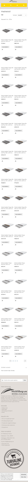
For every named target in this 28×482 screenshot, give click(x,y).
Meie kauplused (6, 445)
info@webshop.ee (9, 441)
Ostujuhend (5, 427)
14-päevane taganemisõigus (9, 423)
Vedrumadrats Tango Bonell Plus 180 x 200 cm (7, 152)
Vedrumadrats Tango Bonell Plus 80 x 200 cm (20, 68)
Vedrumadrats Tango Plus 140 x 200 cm (6, 291)
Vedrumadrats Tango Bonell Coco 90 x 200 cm (7, 180)
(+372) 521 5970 (6, 439)
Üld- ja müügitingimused (8, 418)
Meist (3, 412)
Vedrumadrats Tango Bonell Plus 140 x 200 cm (7, 124)
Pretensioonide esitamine (8, 425)
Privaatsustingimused (7, 420)
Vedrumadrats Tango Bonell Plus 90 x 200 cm (7, 96)
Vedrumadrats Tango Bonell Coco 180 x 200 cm (7, 235)
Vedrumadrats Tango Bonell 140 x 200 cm (7, 40)
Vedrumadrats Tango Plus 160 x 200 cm (19, 291)
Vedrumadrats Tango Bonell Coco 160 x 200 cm (20, 208)
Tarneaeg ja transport (7, 410)
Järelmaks (4, 409)
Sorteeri (15, 15)
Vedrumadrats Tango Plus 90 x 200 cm (6, 263)
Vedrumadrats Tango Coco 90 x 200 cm (6, 347)
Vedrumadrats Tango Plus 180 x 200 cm (6, 319)
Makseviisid (4, 408)
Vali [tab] (2, 15)
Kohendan (23, 474)
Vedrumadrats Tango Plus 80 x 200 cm (19, 235)
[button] (2, 49)
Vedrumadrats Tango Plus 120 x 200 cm (19, 263)
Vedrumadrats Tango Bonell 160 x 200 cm (20, 40)
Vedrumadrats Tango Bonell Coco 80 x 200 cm (20, 152)
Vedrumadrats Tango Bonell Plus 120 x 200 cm (20, 96)
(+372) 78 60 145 (10, 438)
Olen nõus (23, 477)
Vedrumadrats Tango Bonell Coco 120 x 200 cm (20, 180)
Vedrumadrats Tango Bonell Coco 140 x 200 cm (7, 208)
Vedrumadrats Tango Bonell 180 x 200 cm (7, 68)
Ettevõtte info (5, 443)
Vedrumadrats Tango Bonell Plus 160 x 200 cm (20, 124)
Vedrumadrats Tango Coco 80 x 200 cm (19, 319)
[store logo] (13, 1)
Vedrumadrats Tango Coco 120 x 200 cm (19, 347)
